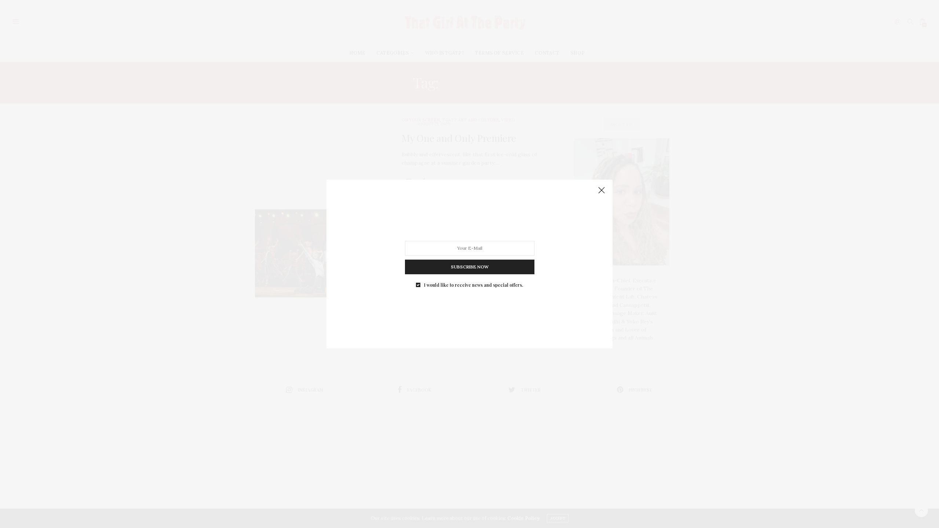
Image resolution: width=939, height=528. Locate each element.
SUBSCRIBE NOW (470, 267)
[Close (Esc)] (601, 190)
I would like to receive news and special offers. (473, 285)
